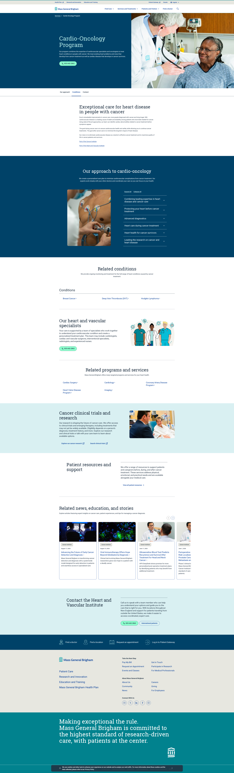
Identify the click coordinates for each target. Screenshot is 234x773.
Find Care (108, 9)
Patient (66, 671)
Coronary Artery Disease (156, 383)
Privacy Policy (89, 769)
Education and (72, 682)
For (158, 690)
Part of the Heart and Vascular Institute (91, 146)
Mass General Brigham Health (78, 687)
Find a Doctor (168, 9)
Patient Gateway (153, 2)
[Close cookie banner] (172, 768)
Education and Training (91, 2)
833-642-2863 (69, 63)
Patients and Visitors (149, 9)
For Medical (162, 670)
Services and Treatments (127, 9)
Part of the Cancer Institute (88, 141)
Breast (69, 298)
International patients (149, 623)
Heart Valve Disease (72, 391)
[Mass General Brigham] (67, 8)
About (126, 682)
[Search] (177, 8)
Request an (133, 666)
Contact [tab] (86, 92)
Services (58, 16)
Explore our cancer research (72, 443)
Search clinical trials (97, 443)
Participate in (161, 666)
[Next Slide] (173, 518)
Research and (73, 676)
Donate (165, 2)
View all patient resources (132, 485)
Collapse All (137, 192)
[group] (78, 550)
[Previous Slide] (168, 518)
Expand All (127, 192)
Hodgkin (150, 298)
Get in (157, 662)
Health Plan (58, 2)
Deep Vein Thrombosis (115, 298)
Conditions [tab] (76, 92)
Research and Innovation (74, 2)
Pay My (127, 662)
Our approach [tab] (65, 92)
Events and (130, 670)
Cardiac (70, 382)
